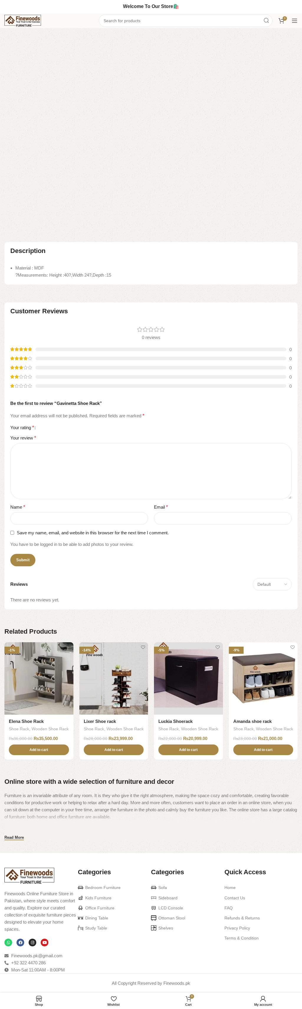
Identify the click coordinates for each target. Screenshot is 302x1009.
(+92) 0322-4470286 (263, 85)
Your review (23, 437)
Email (161, 507)
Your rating (22, 427)
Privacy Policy (237, 928)
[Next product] (295, 38)
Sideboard (168, 898)
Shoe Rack (33, 37)
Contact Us (234, 898)
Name (17, 507)
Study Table (96, 928)
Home (10, 37)
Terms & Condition (241, 938)
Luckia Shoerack (175, 721)
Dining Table (96, 918)
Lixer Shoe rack (100, 721)
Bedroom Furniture (103, 887)
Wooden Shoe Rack (248, 62)
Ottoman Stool (171, 918)
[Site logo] (22, 20)
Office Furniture (99, 908)
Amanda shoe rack (252, 721)
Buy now (276, 117)
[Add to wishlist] (68, 647)
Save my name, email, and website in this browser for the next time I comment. (93, 532)
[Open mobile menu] (295, 21)
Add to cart (229, 117)
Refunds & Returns (242, 918)
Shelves (165, 928)
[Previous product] (283, 38)
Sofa (162, 887)
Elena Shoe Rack (26, 721)
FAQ (228, 908)
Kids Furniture (98, 898)
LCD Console (170, 908)
